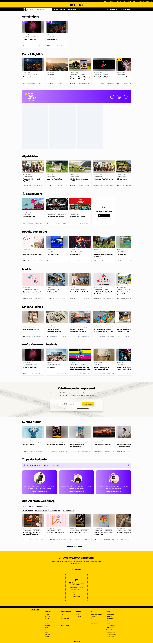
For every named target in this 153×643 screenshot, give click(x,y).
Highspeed (103, 1)
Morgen (62, 9)
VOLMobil (118, 1)
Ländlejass (78, 616)
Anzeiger (141, 1)
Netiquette (93, 620)
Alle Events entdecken (75, 546)
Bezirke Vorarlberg (65, 625)
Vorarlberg (112, 9)
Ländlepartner (110, 623)
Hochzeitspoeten (110, 625)
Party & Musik (29, 510)
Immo (129, 1)
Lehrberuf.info (110, 627)
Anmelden (88, 404)
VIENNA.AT (109, 629)
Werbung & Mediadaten (97, 614)
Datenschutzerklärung (83, 408)
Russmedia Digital (111, 634)
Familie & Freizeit (42, 510)
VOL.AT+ (47, 616)
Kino (62, 616)
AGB (92, 618)
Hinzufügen (126, 9)
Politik (46, 623)
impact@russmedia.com (76, 594)
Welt (46, 620)
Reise (62, 620)
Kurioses (47, 634)
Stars (46, 632)
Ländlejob (108, 620)
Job (125, 1)
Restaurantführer (65, 618)
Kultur (46, 629)
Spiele (77, 614)
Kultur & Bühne (70, 510)
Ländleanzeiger (110, 614)
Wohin (62, 623)
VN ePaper (149, 1)
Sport (46, 627)
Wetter (62, 614)
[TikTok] (125, 97)
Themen (47, 636)
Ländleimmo (109, 618)
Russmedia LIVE (110, 636)
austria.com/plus (110, 632)
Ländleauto (109, 616)
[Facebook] (112, 97)
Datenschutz (94, 623)
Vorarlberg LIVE (49, 618)
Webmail (111, 1)
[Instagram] (119, 97)
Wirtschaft (47, 625)
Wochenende (72, 9)
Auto (134, 1)
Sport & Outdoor (56, 510)
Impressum (94, 616)
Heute (56, 9)
